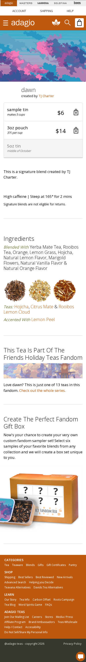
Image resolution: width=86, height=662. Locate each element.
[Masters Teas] (25, 3)
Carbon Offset (41, 599)
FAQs (48, 604)
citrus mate (42, 307)
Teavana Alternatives (17, 587)
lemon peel (43, 319)
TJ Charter (46, 96)
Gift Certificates (56, 565)
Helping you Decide (41, 582)
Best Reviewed (45, 577)
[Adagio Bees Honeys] (77, 3)
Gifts (40, 565)
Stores (49, 617)
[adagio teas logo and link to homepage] (23, 23)
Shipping (9, 577)
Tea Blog (9, 604)
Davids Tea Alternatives (48, 587)
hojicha (21, 307)
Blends (30, 565)
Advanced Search (15, 582)
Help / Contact (13, 627)
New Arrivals (65, 577)
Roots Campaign (64, 599)
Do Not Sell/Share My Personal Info (26, 632)
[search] (67, 23)
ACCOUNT (19, 11)
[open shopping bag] (79, 23)
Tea (6, 565)
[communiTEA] (56, 23)
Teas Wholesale (67, 622)
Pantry (73, 565)
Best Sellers (25, 577)
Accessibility (33, 627)
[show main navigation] (5, 23)
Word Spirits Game (30, 604)
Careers (37, 617)
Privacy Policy (73, 644)
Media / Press (64, 617)
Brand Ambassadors (42, 622)
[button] (43, 112)
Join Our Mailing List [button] (16, 617)
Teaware (17, 565)
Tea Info (24, 599)
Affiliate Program (15, 622)
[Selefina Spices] (60, 3)
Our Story (10, 599)
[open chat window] (80, 656)
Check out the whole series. (42, 390)
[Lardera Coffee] (43, 3)
